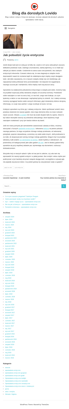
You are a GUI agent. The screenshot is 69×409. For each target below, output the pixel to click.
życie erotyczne (19, 167)
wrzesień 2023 (10, 241)
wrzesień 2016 (10, 342)
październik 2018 (11, 289)
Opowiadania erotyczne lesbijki (15, 378)
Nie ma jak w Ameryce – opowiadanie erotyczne (21, 204)
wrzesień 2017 (10, 312)
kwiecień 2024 (10, 222)
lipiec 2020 (8, 257)
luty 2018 (8, 302)
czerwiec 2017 (10, 320)
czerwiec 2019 (10, 275)
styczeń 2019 (9, 283)
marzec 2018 (9, 299)
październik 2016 (11, 339)
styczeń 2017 (9, 331)
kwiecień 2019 (10, 280)
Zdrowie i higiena (10, 394)
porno (7, 389)
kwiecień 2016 (10, 355)
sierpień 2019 (9, 270)
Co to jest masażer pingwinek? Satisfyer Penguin (21, 196)
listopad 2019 (9, 267)
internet (7, 367)
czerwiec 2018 (10, 297)
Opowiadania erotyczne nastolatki (16, 381)
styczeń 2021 (9, 249)
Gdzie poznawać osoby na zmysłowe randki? (20, 199)
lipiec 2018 (8, 294)
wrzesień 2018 (10, 291)
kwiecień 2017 (10, 323)
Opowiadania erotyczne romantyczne (17, 383)
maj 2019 (8, 278)
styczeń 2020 (9, 265)
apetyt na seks (8, 167)
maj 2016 (8, 352)
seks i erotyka (16, 52)
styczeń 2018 (9, 304)
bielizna (46, 128)
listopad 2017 (9, 310)
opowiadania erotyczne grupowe (16, 373)
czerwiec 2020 (10, 259)
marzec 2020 (9, 262)
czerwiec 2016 (10, 350)
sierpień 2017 (9, 315)
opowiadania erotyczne (12, 370)
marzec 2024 (9, 225)
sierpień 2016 (9, 344)
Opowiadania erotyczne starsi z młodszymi (19, 386)
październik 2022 (11, 243)
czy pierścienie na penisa (28, 140)
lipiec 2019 (8, 273)
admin (16, 60)
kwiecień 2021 (10, 246)
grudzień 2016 (10, 334)
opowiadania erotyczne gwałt (14, 375)
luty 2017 (8, 328)
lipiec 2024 (8, 219)
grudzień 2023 (10, 233)
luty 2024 (8, 227)
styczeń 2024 (9, 230)
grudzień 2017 (10, 307)
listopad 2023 (9, 235)
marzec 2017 (9, 326)
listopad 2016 (9, 336)
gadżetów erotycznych (27, 128)
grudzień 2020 (10, 251)
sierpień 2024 (9, 217)
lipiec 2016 (8, 347)
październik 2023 (11, 238)
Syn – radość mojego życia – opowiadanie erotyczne (22, 202)
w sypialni (23, 115)
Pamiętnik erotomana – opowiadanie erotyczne (20, 207)
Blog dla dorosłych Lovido (34, 13)
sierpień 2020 (9, 254)
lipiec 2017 (8, 318)
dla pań (40, 143)
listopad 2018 (9, 286)
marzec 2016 (9, 358)
